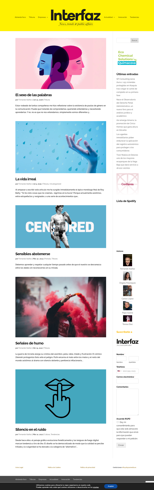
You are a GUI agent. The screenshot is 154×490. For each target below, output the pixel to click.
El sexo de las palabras (33, 95)
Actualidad (108, 17)
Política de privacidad (87, 467)
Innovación (122, 17)
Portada (48, 259)
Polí (49, 467)
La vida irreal (25, 179)
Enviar (121, 445)
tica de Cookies (55, 467)
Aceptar (111, 486)
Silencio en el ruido (30, 429)
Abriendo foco (20, 17)
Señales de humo (29, 343)
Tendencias (134, 17)
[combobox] (119, 371)
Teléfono (120, 367)
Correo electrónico (125, 377)
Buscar (134, 40)
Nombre (120, 354)
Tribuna (32, 17)
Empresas (42, 17)
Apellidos (132, 362)
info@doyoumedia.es (129, 467)
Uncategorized (55, 184)
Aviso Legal (19, 467)
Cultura (47, 434)
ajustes (96, 487)
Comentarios (122, 387)
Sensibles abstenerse (32, 254)
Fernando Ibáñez (25, 100)
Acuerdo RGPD (123, 419)
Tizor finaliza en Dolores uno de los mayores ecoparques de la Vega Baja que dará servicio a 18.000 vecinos (127, 161)
